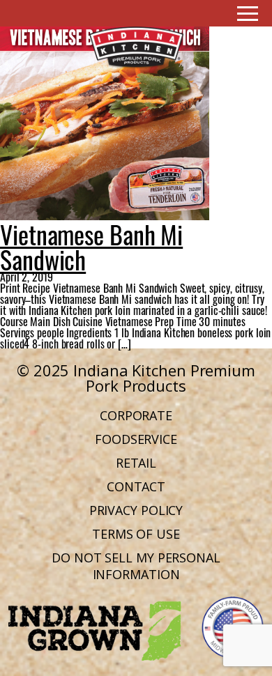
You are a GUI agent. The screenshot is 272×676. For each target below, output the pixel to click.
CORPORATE (136, 415)
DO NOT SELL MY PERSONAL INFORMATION (136, 566)
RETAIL (136, 462)
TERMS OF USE (136, 533)
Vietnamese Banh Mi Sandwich (91, 245)
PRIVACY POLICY (136, 510)
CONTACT (136, 486)
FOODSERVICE (136, 439)
